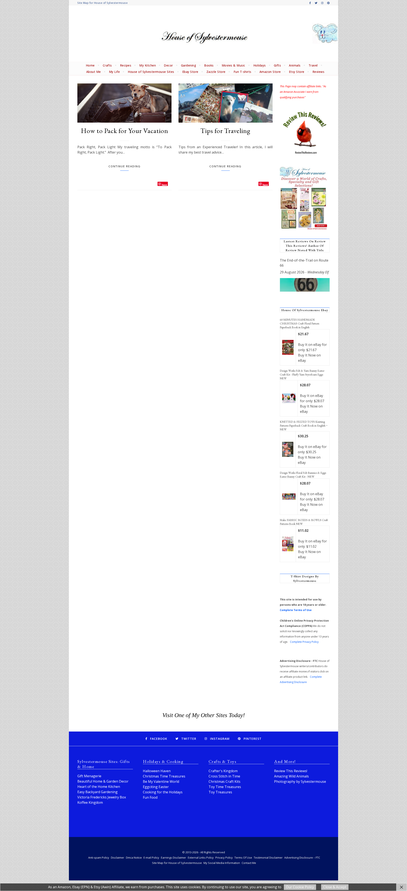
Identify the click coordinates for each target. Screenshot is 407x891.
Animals (295, 65)
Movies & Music (233, 65)
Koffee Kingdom (90, 802)
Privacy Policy (224, 857)
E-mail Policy (151, 857)
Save (164, 184)
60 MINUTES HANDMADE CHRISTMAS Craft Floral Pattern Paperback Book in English (299, 323)
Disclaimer (117, 857)
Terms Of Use (243, 857)
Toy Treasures (220, 792)
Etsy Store (296, 72)
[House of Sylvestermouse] (203, 34)
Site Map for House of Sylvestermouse (102, 3)
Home (90, 65)
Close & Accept (334, 887)
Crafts (107, 65)
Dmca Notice (134, 857)
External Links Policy (201, 857)
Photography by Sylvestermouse (300, 781)
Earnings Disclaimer (173, 857)
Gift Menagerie (89, 776)
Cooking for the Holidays (163, 792)
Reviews (318, 72)
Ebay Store (190, 72)
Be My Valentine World (161, 781)
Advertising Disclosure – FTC (302, 857)
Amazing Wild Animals (291, 776)
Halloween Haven (157, 771)
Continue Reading (125, 166)
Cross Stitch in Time (224, 776)
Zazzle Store (216, 72)
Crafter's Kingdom (223, 771)
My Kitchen (147, 65)
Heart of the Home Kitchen (98, 786)
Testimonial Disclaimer (268, 857)
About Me (93, 72)
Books (209, 65)
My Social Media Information (222, 863)
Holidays (259, 65)
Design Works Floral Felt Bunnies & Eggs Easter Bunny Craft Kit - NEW (303, 474)
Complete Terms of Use (296, 610)
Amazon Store (270, 72)
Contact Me (249, 863)
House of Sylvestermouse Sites (151, 72)
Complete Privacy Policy (304, 642)
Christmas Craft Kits (224, 781)
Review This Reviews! (290, 771)
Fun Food (150, 797)
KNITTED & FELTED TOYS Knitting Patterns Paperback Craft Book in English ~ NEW (304, 425)
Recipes (125, 65)
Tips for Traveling (225, 130)
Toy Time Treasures (225, 786)
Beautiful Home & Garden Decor (102, 781)
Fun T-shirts (242, 72)
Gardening (188, 65)
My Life (114, 72)
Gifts (277, 65)
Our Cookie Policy (300, 887)
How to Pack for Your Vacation (124, 130)
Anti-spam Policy (98, 857)
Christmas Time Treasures (164, 776)
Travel (313, 65)
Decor (168, 65)
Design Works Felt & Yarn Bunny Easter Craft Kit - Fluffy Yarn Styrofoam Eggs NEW (302, 374)
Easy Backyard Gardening (97, 792)
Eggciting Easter (156, 786)
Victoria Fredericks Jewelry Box (101, 797)
